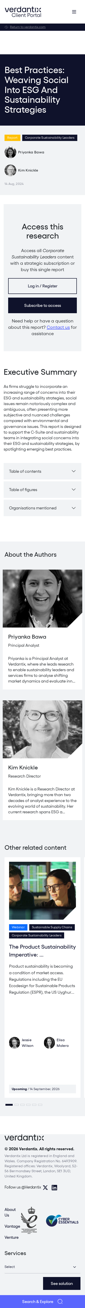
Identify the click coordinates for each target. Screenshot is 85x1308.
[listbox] (42, 1267)
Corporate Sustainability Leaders (50, 137)
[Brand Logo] (23, 11)
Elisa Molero (63, 1043)
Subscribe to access (42, 305)
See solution (62, 1283)
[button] (9, 1105)
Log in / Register (42, 286)
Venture (12, 1237)
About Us (10, 1212)
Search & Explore (37, 1301)
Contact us (58, 327)
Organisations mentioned (32, 508)
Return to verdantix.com (28, 27)
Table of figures (23, 489)
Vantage (12, 1226)
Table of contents (25, 471)
